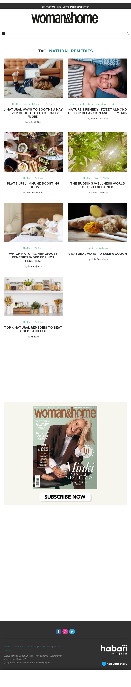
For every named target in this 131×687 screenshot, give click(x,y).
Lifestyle (36, 104)
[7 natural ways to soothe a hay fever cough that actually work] (33, 78)
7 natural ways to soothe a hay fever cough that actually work (33, 113)
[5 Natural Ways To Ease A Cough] (97, 222)
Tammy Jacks (35, 266)
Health (15, 104)
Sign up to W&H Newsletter (73, 7)
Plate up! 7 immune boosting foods (33, 185)
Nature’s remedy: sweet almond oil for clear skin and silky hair (97, 111)
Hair (113, 104)
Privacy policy (45, 646)
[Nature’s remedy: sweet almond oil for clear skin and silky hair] (97, 78)
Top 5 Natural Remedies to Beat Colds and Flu (33, 329)
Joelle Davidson (34, 192)
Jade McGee (34, 122)
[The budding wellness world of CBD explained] (97, 152)
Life (25, 104)
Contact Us (31, 646)
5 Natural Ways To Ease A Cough (97, 253)
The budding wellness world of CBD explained (97, 185)
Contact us (48, 7)
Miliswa (35, 336)
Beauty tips (100, 104)
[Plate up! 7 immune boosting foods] (33, 152)
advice (75, 104)
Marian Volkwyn (99, 118)
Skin (121, 104)
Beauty (86, 104)
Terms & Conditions (14, 646)
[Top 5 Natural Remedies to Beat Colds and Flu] (33, 296)
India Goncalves (99, 259)
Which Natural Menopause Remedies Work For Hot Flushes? (33, 257)
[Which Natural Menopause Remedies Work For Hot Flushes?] (33, 222)
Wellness (50, 104)
